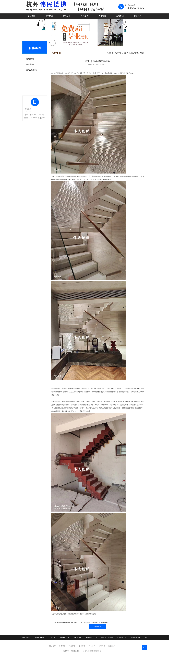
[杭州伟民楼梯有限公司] (63, 13)
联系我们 (137, 16)
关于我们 (49, 16)
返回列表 (97, 626)
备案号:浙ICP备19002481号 (92, 651)
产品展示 (67, 16)
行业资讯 (102, 16)
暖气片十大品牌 (107, 637)
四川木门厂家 (64, 637)
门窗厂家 (52, 637)
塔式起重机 (77, 637)
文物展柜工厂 (122, 637)
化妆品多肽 (26, 637)
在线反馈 (120, 16)
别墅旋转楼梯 (39, 637)
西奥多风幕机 (136, 637)
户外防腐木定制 (91, 637)
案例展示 (82, 646)
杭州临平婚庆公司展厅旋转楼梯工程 (96, 622)
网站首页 (31, 16)
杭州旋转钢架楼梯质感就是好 (67, 622)
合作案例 (84, 16)
